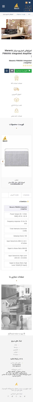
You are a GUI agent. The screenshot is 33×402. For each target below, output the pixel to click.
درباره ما (15, 354)
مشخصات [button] (26, 195)
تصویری (15, 350)
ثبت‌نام (27, 10)
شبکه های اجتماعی (16, 394)
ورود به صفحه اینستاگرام (15, 334)
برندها (16, 347)
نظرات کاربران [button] (14, 195)
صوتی (16, 352)
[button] (28, 2)
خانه (15, 345)
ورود (27, 7)
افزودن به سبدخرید (22, 71)
